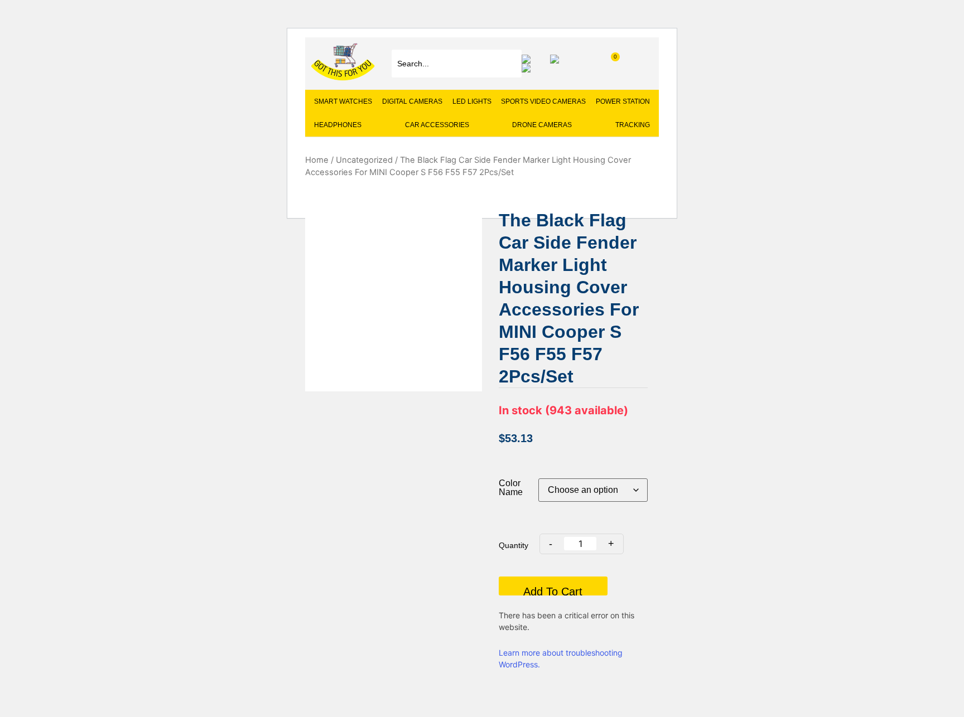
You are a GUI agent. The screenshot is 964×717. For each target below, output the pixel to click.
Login (529, 68)
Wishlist (529, 59)
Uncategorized (364, 160)
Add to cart (552, 590)
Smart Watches (343, 101)
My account (557, 59)
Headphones (338, 125)
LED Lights (471, 101)
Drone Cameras (542, 125)
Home (317, 160)
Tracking (632, 125)
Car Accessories (437, 125)
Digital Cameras (412, 101)
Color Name (511, 488)
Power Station (623, 101)
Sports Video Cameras (543, 101)
